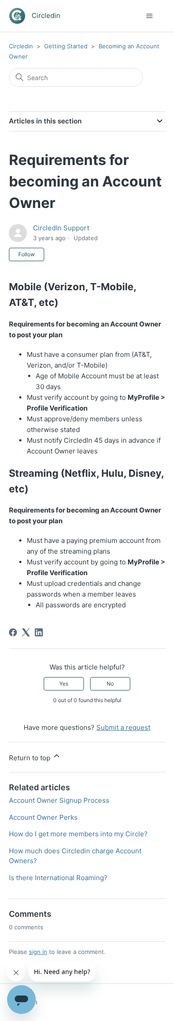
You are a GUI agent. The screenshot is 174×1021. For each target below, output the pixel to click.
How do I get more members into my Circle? (78, 834)
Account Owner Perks (43, 817)
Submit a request (123, 727)
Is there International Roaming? (58, 877)
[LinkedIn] (39, 632)
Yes (63, 683)
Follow (26, 254)
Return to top (30, 758)
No (110, 683)
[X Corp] (26, 632)
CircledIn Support (61, 228)
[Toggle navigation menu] (150, 16)
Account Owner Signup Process (59, 800)
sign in (38, 951)
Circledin (21, 46)
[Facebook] (13, 632)
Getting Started (65, 46)
